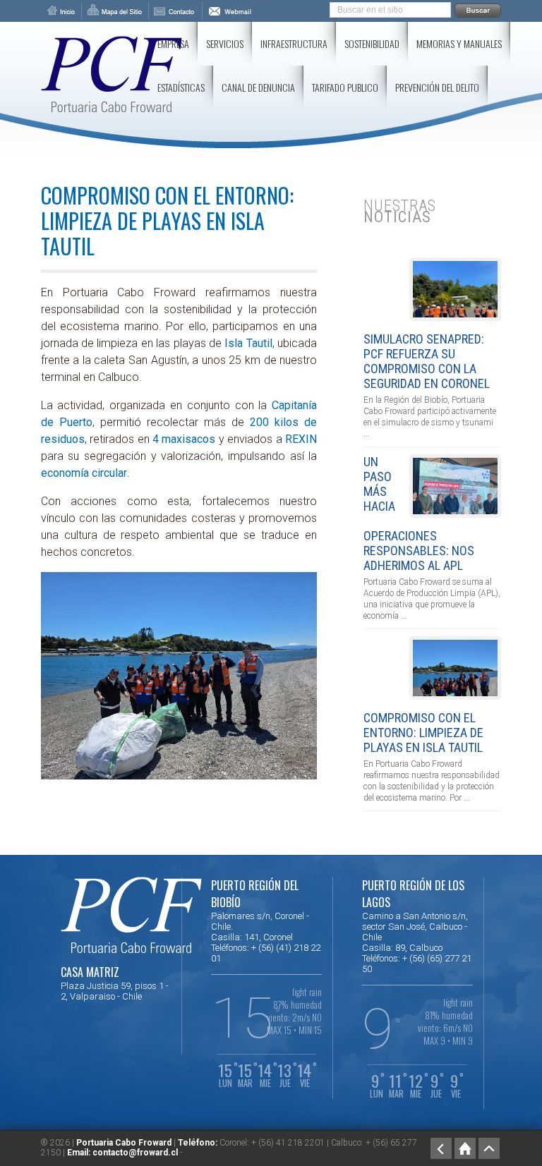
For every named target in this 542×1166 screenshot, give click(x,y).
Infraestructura (293, 43)
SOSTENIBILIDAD (371, 43)
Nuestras (399, 211)
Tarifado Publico (345, 87)
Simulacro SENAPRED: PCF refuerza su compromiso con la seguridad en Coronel (426, 361)
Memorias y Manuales (459, 43)
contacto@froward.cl (135, 1153)
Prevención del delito (437, 87)
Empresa (173, 43)
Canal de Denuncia (258, 87)
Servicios (224, 43)
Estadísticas (181, 87)
